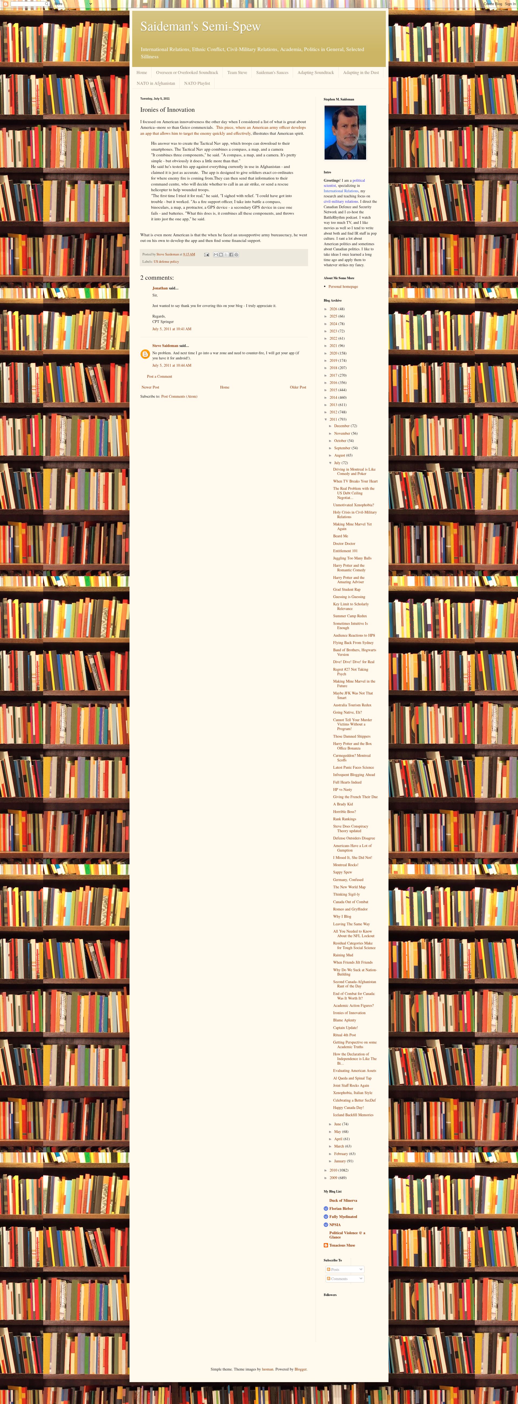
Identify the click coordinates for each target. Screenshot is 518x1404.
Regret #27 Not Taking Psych (350, 671)
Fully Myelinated (343, 1216)
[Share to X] (226, 254)
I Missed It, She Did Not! (352, 857)
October (340, 440)
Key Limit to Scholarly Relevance (351, 606)
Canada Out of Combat (350, 901)
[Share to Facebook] (231, 254)
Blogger (300, 1369)
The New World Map (349, 886)
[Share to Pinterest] (236, 254)
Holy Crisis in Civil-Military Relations (355, 514)
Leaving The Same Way (351, 923)
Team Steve (237, 72)
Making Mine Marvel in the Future (354, 683)
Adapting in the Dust (361, 72)
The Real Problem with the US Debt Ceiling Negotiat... (353, 493)
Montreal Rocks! (346, 864)
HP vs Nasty (342, 789)
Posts (334, 1269)
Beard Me (340, 535)
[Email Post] (206, 254)
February (341, 1153)
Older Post (298, 387)
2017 (334, 375)
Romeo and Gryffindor (350, 909)
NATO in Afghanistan (156, 83)
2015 (334, 389)
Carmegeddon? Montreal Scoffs (352, 757)
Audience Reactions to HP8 (354, 635)
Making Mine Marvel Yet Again (352, 526)
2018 (334, 367)
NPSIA (335, 1224)
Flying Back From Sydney (353, 642)
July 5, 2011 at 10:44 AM (171, 365)
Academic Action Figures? (353, 1005)
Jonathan (160, 288)
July (338, 462)
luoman (267, 1369)
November (342, 433)
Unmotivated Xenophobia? (353, 504)
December (342, 425)
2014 (334, 397)
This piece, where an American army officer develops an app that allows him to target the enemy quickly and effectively (223, 130)
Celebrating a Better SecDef (354, 1100)
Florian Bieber (341, 1208)
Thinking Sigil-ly (346, 894)
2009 (334, 1177)
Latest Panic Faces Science (353, 767)
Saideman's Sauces (272, 72)
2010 (334, 1170)
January (340, 1160)
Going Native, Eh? (347, 712)
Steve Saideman (165, 345)
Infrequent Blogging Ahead (354, 774)
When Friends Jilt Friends (353, 962)
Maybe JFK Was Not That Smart (353, 695)
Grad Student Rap (346, 589)
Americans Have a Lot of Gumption (352, 848)
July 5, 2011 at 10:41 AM (171, 328)
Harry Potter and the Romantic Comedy (349, 567)
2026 (334, 308)
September (343, 447)
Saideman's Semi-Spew (200, 25)
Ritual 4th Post (344, 1034)
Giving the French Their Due (355, 796)
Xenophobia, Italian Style (352, 1092)
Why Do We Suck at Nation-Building (355, 972)
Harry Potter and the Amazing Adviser (348, 580)
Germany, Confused (348, 879)
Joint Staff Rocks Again (351, 1085)
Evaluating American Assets (354, 1070)
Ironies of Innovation (349, 1012)
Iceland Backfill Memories (353, 1114)
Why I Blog (342, 916)
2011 (334, 419)
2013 (334, 404)
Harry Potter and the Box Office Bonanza (352, 746)
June (338, 1123)
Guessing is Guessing (349, 596)
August (340, 455)
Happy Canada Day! (348, 1107)
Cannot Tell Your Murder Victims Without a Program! (352, 724)
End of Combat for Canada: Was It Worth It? (354, 996)
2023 (334, 330)
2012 (334, 411)
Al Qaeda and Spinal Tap (352, 1078)
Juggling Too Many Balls (352, 558)
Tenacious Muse (342, 1245)
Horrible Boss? (344, 811)
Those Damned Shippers (351, 736)
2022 (334, 338)
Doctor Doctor (344, 543)
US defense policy (166, 261)
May (338, 1131)
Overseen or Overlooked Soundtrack (187, 72)
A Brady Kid (343, 803)
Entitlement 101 (345, 550)
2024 (334, 323)
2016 (334, 382)
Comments (338, 1278)
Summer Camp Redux (350, 615)
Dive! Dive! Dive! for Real (353, 661)
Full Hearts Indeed (347, 782)
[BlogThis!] (221, 254)
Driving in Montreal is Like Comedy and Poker (354, 471)
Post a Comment (159, 376)
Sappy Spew (342, 872)
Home (142, 72)
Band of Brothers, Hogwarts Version (354, 652)
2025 (334, 316)
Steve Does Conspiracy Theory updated (350, 828)
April (338, 1138)
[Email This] (216, 254)
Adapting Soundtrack (316, 72)
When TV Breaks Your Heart (355, 481)
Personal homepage (343, 286)
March (339, 1146)
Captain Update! (345, 1027)
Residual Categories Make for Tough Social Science (354, 945)
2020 (334, 353)
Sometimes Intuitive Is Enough (350, 625)
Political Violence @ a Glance (347, 1235)
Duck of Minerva (343, 1200)
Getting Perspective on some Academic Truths (355, 1044)
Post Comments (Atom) (179, 396)
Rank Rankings (344, 818)
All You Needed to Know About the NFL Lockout (353, 933)
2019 (334, 360)
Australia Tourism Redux (352, 704)
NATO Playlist (197, 83)
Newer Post (150, 387)
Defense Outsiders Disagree (354, 838)
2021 (334, 345)
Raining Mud (343, 954)
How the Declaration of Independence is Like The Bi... (355, 1058)
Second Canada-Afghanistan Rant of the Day (354, 984)
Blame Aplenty (344, 1019)
